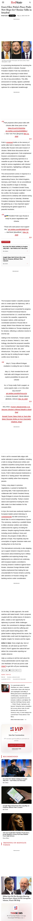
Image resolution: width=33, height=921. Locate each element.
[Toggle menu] (3, 2)
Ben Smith (5, 809)
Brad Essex (4, 15)
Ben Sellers (5, 782)
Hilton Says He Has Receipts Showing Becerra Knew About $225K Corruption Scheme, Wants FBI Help (17, 898)
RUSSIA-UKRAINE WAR (13, 677)
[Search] (30, 2)
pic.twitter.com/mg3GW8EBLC (16, 131)
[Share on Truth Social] (6, 670)
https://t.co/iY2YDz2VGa (16, 128)
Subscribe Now (16, 748)
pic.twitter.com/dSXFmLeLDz (16, 393)
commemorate (6, 517)
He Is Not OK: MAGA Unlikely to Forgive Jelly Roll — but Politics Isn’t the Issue (15, 779)
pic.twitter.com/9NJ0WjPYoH (18, 229)
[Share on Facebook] (9, 670)
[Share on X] (2, 670)
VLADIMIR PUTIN (5, 679)
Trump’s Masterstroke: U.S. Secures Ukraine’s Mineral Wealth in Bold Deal (16, 409)
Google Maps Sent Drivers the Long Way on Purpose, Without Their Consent (16, 806)
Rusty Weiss (6, 838)
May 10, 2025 (23, 399)
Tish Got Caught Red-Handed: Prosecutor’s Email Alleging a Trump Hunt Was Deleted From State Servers (16, 834)
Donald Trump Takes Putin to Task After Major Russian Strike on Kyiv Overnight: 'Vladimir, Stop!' (16, 419)
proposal (9, 142)
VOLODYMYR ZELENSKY (19, 679)
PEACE (3, 677)
